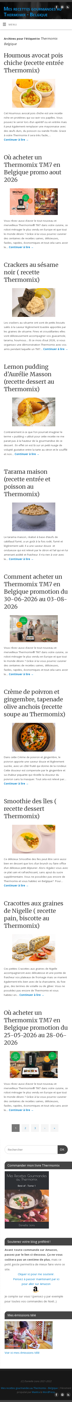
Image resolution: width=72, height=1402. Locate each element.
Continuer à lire (16, 139)
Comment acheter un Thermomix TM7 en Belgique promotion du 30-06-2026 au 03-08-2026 (36, 591)
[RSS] (67, 8)
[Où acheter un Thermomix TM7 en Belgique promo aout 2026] (36, 202)
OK (61, 1149)
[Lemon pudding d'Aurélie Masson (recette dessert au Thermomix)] (36, 413)
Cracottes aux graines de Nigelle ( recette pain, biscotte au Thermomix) (33, 914)
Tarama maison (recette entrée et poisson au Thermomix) (27, 483)
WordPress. (49, 1392)
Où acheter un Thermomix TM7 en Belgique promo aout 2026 (32, 168)
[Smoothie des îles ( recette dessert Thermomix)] (36, 840)
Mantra (36, 1392)
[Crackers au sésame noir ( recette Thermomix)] (36, 303)
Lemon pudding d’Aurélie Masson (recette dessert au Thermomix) (29, 378)
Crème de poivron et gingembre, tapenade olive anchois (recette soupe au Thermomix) (34, 703)
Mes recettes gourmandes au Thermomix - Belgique (32, 11)
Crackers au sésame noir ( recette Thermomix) (31, 272)
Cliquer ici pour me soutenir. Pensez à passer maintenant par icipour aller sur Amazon (36, 1279)
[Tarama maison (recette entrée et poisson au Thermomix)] (36, 518)
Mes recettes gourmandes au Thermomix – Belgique (29, 1388)
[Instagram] (62, 8)
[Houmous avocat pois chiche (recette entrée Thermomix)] (36, 94)
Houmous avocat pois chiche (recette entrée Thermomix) (34, 63)
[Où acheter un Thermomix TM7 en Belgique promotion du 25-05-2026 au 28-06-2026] (36, 1065)
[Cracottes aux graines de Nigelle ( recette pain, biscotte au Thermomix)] (36, 949)
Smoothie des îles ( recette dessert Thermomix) (30, 809)
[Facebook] (56, 8)
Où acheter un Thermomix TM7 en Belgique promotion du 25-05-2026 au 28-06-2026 (36, 1027)
